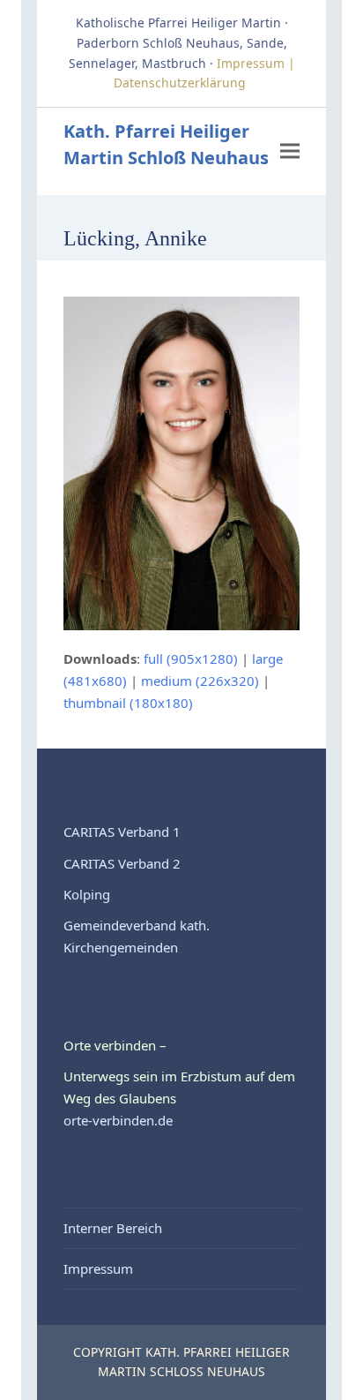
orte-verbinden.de (118, 1120)
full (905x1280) (191, 658)
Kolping (86, 894)
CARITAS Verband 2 (122, 863)
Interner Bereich (112, 1228)
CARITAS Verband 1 (122, 831)
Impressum (98, 1268)
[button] (290, 151)
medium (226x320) (200, 680)
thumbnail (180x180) (128, 702)
